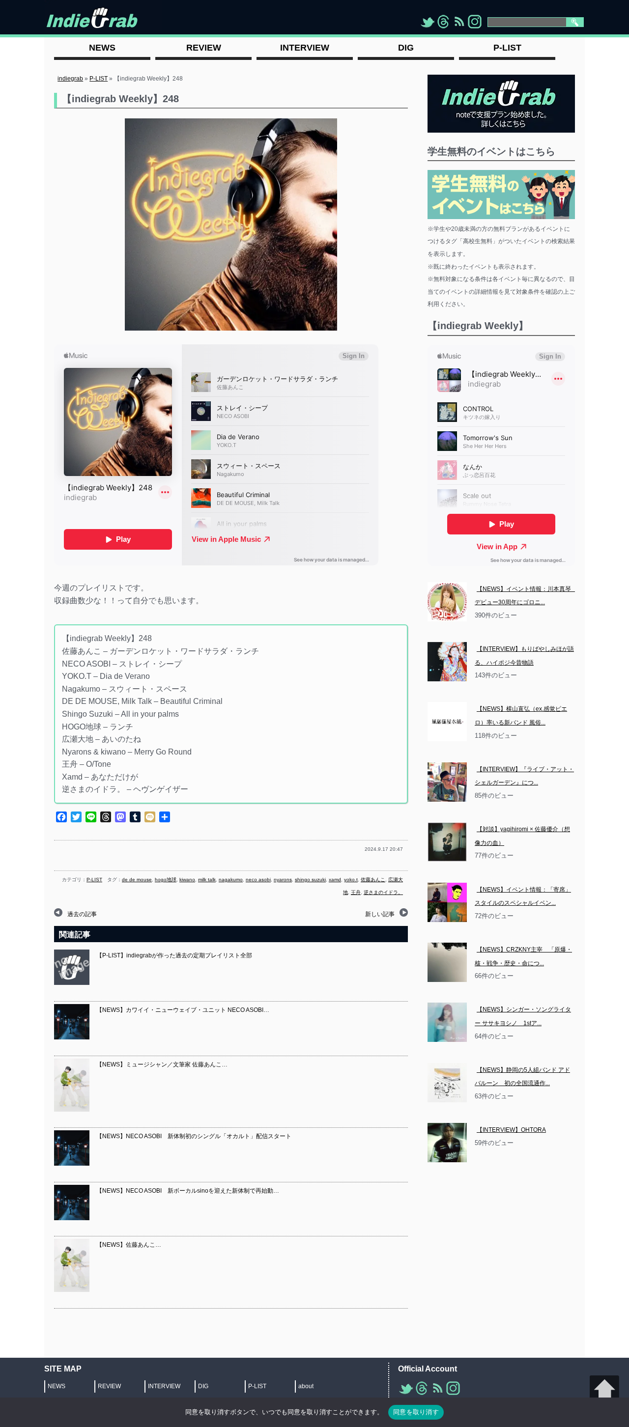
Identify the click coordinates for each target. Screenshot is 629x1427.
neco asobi (258, 879)
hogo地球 (165, 879)
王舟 (356, 892)
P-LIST (98, 78)
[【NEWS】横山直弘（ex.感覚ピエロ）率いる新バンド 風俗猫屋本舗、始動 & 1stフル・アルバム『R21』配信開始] (447, 721)
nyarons (283, 879)
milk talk (207, 879)
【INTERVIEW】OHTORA (511, 1129)
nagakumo (231, 879)
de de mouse (137, 879)
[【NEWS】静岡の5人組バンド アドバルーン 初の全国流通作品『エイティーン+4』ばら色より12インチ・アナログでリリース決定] (447, 1082)
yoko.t (351, 879)
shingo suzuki (310, 879)
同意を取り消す (416, 1412)
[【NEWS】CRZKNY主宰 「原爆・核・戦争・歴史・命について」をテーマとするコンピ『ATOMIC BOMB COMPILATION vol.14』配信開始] (447, 962)
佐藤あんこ (373, 879)
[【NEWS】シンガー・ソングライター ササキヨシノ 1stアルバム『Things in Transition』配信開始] (447, 1022)
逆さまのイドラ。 (383, 892)
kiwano (187, 879)
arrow (604, 1390)
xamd (335, 879)
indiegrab (70, 78)
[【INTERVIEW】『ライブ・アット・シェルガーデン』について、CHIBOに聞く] (447, 782)
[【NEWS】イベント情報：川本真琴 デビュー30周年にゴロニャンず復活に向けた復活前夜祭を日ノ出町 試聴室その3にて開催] (447, 601)
